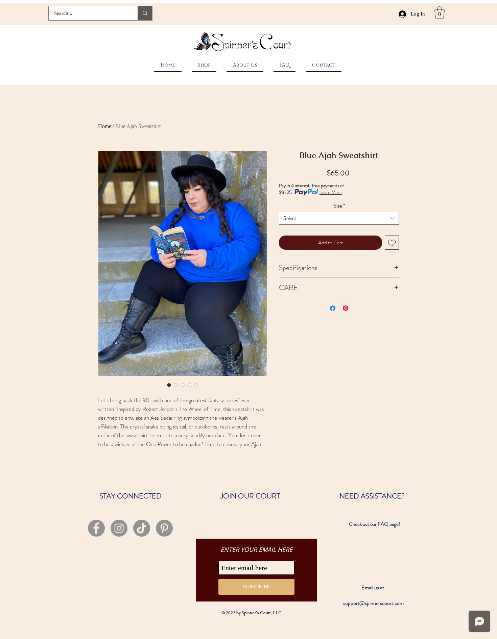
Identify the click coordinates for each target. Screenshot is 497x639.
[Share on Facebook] (333, 308)
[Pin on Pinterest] (345, 308)
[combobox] (339, 218)
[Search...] (145, 13)
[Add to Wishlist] (392, 243)
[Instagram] (119, 528)
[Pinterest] (164, 528)
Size (339, 205)
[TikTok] (141, 528)
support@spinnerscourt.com (373, 603)
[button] (439, 12)
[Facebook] (96, 528)
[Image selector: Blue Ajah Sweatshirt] (169, 385)
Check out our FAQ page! (374, 524)
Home (104, 126)
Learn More (331, 192)
